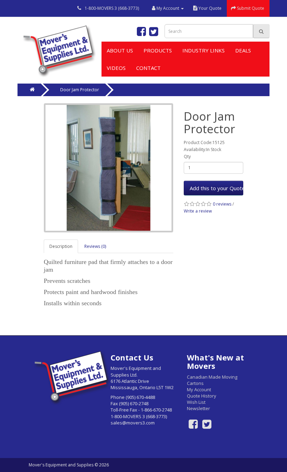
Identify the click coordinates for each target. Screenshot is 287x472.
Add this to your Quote (216, 188)
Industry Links (203, 50)
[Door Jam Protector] (108, 168)
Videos (116, 67)
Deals (243, 50)
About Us (120, 50)
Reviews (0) (95, 246)
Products (158, 50)
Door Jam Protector (79, 90)
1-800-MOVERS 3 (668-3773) (112, 8)
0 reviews (222, 204)
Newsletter (198, 408)
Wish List (196, 402)
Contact (148, 67)
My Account (199, 389)
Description (60, 246)
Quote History (201, 396)
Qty (187, 156)
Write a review (198, 211)
